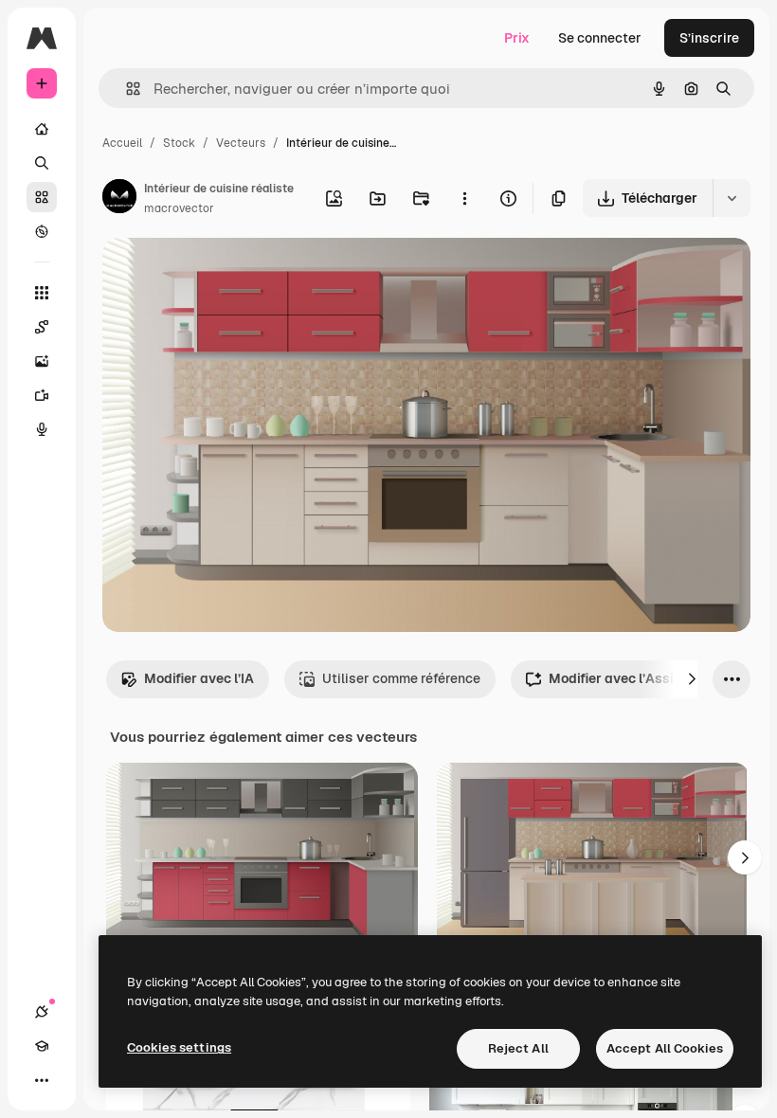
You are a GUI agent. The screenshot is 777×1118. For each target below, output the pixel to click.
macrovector (179, 208)
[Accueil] (42, 129)
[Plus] (42, 1080)
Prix (517, 37)
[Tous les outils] (42, 293)
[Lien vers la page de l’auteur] (119, 199)
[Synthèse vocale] (42, 429)
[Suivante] (692, 679)
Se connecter (599, 37)
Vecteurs (240, 143)
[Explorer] (42, 231)
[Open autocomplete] (125, 88)
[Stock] (42, 197)
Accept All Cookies (664, 1048)
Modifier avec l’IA (199, 678)
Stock (179, 143)
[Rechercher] (42, 163)
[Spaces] (42, 327)
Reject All (518, 1048)
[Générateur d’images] (42, 361)
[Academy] (42, 1046)
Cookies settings (179, 1047)
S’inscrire (709, 37)
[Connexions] (42, 1012)
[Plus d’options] (464, 198)
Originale (227, 274)
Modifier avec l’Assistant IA (636, 678)
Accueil (122, 143)
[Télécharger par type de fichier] (731, 198)
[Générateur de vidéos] (42, 395)
